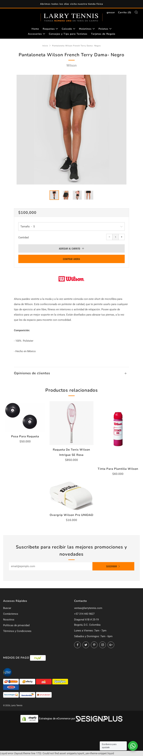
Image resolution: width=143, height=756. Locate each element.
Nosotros (8, 619)
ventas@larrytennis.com (88, 608)
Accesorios (35, 34)
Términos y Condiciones (17, 631)
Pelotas (103, 28)
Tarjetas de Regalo (103, 34)
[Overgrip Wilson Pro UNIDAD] (71, 496)
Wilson (71, 65)
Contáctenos (10, 613)
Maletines (85, 28)
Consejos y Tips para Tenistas (68, 34)
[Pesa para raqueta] (25, 416)
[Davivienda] (44, 694)
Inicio (45, 45)
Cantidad (23, 237)
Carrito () (124, 12)
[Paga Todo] (44, 681)
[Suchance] (11, 687)
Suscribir (111, 566)
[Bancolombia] (28, 694)
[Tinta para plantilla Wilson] (118, 432)
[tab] (54, 195)
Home (35, 28)
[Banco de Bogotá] (11, 694)
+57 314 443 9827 (84, 613)
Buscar (7, 608)
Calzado (67, 28)
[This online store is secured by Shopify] (29, 718)
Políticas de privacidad (16, 625)
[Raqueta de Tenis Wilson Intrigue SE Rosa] (71, 423)
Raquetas (49, 28)
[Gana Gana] (60, 681)
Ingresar (109, 12)
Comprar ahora (71, 259)
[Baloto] (11, 681)
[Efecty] (28, 681)
